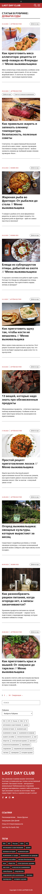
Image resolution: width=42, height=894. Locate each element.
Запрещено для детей (10, 820)
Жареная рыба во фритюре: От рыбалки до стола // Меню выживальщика (20, 202)
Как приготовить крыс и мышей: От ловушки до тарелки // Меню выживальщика (19, 666)
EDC (4, 721)
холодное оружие (27, 752)
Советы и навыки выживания (24, 94)
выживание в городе (9, 733)
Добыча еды (11, 16)
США (21, 721)
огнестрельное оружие (19, 741)
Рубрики (5, 710)
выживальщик (22, 729)
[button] (35, 5)
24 (10, 695)
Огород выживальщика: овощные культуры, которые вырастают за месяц (19, 531)
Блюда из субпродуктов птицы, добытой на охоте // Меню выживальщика (20, 268)
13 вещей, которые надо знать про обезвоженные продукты (20, 399)
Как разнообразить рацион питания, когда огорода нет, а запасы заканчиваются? (18, 599)
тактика (5, 752)
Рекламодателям (8, 817)
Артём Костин (16, 24)
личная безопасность (24, 737)
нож (35, 737)
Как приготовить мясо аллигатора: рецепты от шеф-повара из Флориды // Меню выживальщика (20, 58)
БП (9, 721)
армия (26, 725)
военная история (8, 729)
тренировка (15, 752)
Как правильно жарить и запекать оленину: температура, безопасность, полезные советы (19, 131)
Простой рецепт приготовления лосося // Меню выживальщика (20, 463)
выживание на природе (26, 733)
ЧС (26, 721)
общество (6, 741)
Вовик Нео (15, 168)
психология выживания (11, 745)
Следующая (17, 695)
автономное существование (12, 725)
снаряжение (7, 748)
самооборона (26, 745)
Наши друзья (22, 817)
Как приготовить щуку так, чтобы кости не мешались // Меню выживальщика (18, 334)
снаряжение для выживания (23, 748)
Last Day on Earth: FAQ (10, 827)
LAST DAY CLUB (11, 5)
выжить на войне (8, 737)
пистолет (32, 741)
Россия (15, 721)
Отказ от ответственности (12, 824)
